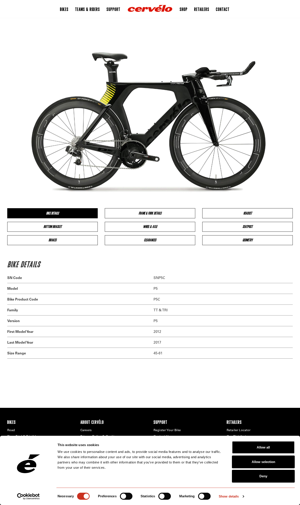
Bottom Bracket (52, 226)
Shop (184, 9)
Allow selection (263, 462)
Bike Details (52, 213)
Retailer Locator (239, 430)
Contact (223, 9)
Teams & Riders (87, 9)
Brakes (52, 240)
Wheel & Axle (150, 226)
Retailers (201, 9)
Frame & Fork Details (150, 213)
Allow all (263, 447)
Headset (247, 213)
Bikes (64, 9)
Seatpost (247, 226)
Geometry (247, 240)
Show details (229, 496)
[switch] (126, 496)
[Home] (150, 9)
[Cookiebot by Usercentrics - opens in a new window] (28, 496)
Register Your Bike (167, 430)
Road (11, 430)
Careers (86, 430)
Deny (263, 476)
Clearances (150, 240)
